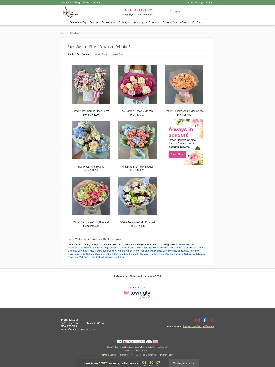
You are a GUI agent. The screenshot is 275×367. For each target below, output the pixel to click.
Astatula (119, 257)
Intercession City (76, 253)
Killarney (200, 253)
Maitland (71, 250)
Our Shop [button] (197, 22)
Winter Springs (144, 247)
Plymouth (134, 253)
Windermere (132, 250)
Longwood (108, 250)
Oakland (144, 250)
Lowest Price (117, 54)
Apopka (114, 247)
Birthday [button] (123, 22)
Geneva (144, 253)
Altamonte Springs (99, 247)
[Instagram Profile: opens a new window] (197, 320)
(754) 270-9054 (69, 326)
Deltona (190, 244)
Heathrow (194, 250)
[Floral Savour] (84, 12)
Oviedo (123, 247)
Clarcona (99, 253)
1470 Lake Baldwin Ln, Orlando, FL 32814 (82, 323)
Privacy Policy (126, 355)
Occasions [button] (107, 22)
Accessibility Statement (146, 355)
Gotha (169, 253)
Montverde (155, 250)
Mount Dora (96, 250)
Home (63, 33)
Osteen (90, 253)
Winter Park (175, 247)
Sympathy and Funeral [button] (145, 22)
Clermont (120, 250)
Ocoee (131, 247)
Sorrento (178, 253)
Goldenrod (189, 253)
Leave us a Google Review (198, 326)
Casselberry (189, 247)
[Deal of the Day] (184, 142)
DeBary (201, 247)
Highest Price (100, 54)
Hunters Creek (157, 253)
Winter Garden (160, 247)
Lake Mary (83, 250)
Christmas (182, 250)
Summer (94, 22)
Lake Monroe (169, 250)
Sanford (85, 247)
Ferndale (123, 253)
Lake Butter (111, 253)
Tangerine (72, 257)
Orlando (180, 244)
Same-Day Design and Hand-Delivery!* (82, 2)
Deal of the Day (78, 22)
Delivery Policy (166, 355)
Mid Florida (84, 257)
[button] (266, 353)
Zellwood (109, 257)
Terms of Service (109, 355)
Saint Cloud (98, 257)
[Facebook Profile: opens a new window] (204, 320)
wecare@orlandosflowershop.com (78, 329)
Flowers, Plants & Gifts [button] (175, 22)
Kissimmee (73, 247)
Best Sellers (83, 54)
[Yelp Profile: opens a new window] (211, 320)
